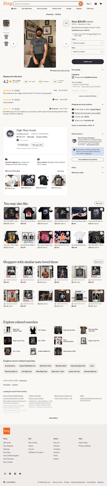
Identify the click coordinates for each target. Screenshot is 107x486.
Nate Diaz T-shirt (59, 372)
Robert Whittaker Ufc (28, 366)
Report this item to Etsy (61, 70)
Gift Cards (90, 8)
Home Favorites (42, 8)
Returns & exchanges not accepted (88, 113)
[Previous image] (13, 43)
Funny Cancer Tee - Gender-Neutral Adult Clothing (13, 407)
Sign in (89, 4)
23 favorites (23, 380)
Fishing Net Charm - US (63, 398)
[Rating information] (17, 137)
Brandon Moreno (91, 372)
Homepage (49, 14)
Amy (55, 90)
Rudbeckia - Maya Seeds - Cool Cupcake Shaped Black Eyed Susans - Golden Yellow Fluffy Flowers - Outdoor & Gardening (40, 404)
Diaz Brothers (11, 366)
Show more (98, 262)
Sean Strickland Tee (79, 366)
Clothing (58, 14)
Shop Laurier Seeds (36, 398)
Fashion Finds (56, 8)
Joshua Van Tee (75, 372)
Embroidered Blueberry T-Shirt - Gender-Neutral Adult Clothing (14, 412)
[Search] (80, 3)
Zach (56, 99)
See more (99, 203)
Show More (53, 418)
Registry (79, 8)
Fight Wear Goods (26, 130)
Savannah (55, 108)
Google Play (26, 469)
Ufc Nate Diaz (28, 372)
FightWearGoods (77, 30)
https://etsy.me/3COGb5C (91, 86)
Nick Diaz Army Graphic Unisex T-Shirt (86, 27)
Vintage (68, 8)
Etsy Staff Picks (27, 8)
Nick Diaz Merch (12, 372)
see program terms (93, 144)
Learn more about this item (88, 96)
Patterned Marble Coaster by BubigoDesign (91, 399)
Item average (16, 80)
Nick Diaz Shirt (62, 366)
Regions (100, 482)
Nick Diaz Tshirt (46, 366)
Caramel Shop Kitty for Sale (13, 398)
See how (88, 153)
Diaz (93, 366)
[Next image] (66, 43)
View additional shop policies (87, 159)
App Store (10, 469)
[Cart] (100, 3)
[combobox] (45, 3)
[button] (37, 145)
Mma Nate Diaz (42, 372)
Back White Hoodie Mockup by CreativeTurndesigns (14, 402)
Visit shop (60, 171)
